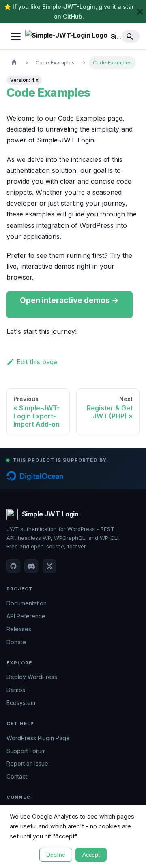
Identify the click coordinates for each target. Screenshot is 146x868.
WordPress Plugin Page (38, 737)
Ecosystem (20, 702)
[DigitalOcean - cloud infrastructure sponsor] (34, 476)
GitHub (72, 16)
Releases (18, 629)
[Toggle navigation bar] (16, 36)
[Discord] (31, 566)
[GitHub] (13, 566)
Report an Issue (27, 763)
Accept (91, 854)
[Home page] (14, 62)
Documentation (26, 603)
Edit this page (37, 362)
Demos (15, 689)
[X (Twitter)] (49, 566)
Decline (55, 854)
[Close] (140, 11)
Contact (16, 776)
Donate (16, 642)
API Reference (25, 616)
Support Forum (26, 750)
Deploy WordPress (31, 676)
